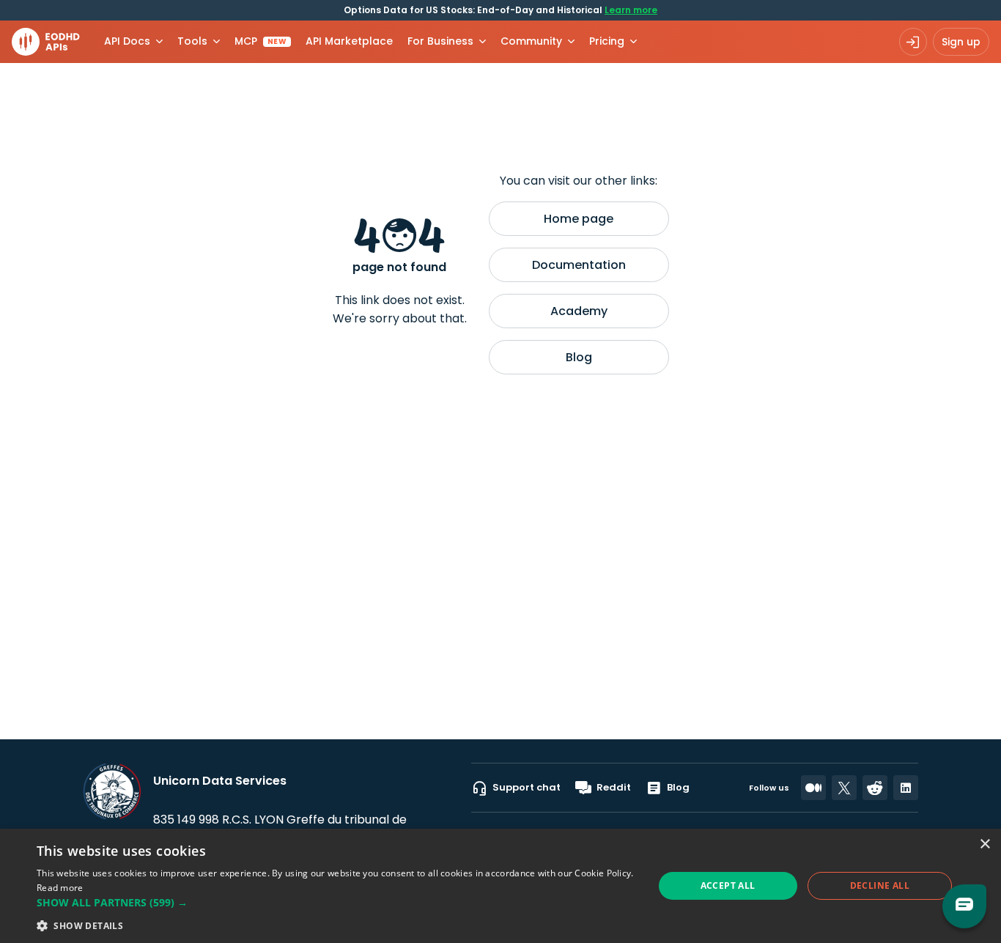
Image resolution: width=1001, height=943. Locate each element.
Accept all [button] (728, 885)
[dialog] (500, 886)
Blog (579, 357)
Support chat (526, 787)
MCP (260, 41)
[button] (336, 902)
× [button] (984, 844)
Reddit (613, 787)
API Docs (127, 41)
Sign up (961, 41)
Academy (578, 311)
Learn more (631, 10)
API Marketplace (349, 41)
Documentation (579, 264)
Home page (578, 218)
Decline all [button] (879, 885)
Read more (60, 887)
